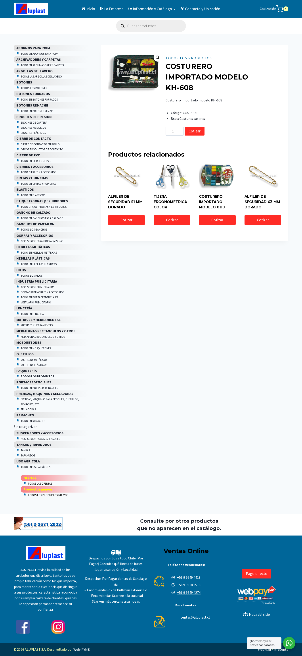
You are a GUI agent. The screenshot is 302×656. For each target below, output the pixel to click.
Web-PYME (81, 649)
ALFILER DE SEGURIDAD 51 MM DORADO (125, 201)
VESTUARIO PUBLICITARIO (36, 302)
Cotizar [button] (126, 219)
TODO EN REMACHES (33, 421)
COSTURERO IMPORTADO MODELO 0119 (212, 201)
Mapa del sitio (259, 614)
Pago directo (256, 573)
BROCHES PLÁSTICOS (33, 132)
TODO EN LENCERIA (32, 314)
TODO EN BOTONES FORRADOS (39, 99)
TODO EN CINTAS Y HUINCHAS (38, 183)
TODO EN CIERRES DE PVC (36, 161)
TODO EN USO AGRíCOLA (35, 467)
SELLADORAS (28, 409)
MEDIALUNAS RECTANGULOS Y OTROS (43, 336)
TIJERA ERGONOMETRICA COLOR (170, 201)
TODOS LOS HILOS (31, 275)
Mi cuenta (281, 649)
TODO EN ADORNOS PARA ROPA (39, 53)
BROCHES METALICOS (33, 127)
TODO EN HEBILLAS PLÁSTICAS (39, 264)
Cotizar (195, 131)
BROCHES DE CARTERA (34, 122)
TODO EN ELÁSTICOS (33, 195)
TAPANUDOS (28, 455)
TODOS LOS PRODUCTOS (189, 58)
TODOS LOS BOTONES (34, 88)
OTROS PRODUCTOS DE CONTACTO (42, 149)
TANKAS (25, 450)
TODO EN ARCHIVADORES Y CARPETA (42, 65)
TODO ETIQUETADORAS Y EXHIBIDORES (44, 206)
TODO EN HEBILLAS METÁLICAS (39, 252)
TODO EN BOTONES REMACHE (38, 111)
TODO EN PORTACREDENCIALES (39, 297)
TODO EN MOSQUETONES (36, 348)
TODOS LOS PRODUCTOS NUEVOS (48, 495)
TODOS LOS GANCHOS (34, 229)
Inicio (90, 8)
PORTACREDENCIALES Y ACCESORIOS (42, 292)
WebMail (264, 649)
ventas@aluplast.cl (195, 617)
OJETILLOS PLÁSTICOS (34, 365)
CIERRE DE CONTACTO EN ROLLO (40, 144)
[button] (158, 58)
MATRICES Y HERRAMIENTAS (37, 325)
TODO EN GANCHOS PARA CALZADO (42, 218)
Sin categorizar (25, 426)
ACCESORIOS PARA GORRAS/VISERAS (42, 241)
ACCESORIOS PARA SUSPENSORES (40, 439)
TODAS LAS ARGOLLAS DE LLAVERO (41, 76)
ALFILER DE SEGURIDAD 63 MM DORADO (262, 201)
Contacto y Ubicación (202, 8)
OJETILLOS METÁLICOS (34, 359)
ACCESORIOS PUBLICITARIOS (37, 287)
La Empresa (114, 8)
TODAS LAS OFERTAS (40, 483)
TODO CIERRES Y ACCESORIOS (38, 172)
